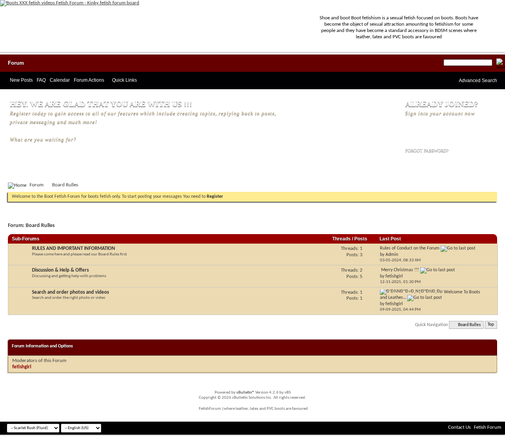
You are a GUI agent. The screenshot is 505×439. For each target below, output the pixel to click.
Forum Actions (89, 80)
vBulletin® (245, 392)
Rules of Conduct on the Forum (410, 248)
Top (491, 325)
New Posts (21, 80)
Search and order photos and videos (70, 292)
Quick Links (124, 80)
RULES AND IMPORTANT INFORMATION (73, 248)
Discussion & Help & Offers (60, 270)
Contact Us (459, 427)
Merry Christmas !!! (400, 270)
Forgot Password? (427, 150)
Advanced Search (478, 80)
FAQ (41, 80)
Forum (16, 63)
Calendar (60, 80)
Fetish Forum (487, 427)
